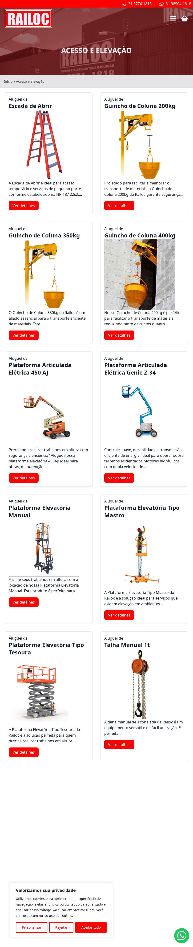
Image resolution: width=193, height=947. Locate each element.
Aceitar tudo (91, 927)
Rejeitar (61, 927)
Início (8, 81)
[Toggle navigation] (173, 18)
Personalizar (31, 927)
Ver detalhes (23, 205)
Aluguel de (30, 103)
